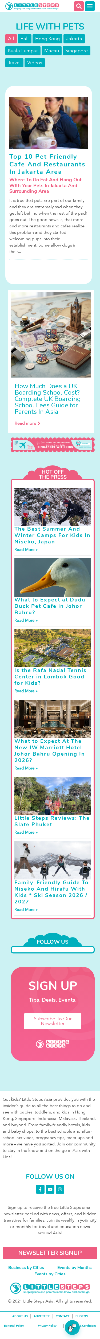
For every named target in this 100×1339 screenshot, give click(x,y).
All (11, 38)
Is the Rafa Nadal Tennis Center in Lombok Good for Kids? (50, 677)
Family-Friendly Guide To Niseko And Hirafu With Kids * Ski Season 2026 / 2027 (51, 892)
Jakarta (74, 38)
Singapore (76, 50)
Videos (34, 62)
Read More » (26, 549)
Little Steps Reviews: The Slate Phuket (52, 821)
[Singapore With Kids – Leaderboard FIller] (52, 445)
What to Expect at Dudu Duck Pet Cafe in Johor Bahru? (50, 606)
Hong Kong (47, 38)
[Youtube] (50, 1189)
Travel (14, 62)
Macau (51, 50)
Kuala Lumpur (23, 50)
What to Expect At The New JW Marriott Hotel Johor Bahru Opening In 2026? (49, 751)
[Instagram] (60, 1189)
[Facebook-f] (40, 1189)
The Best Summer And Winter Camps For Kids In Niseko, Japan (52, 535)
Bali (25, 38)
